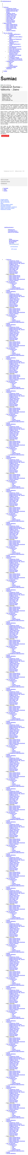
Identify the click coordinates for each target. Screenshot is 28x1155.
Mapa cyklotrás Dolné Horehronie (11, 28)
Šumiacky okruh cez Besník (15, 60)
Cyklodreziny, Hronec (11, 8)
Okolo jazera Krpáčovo (14, 51)
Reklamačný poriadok (6, 209)
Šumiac (11, 65)
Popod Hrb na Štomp (14, 50)
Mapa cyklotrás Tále (11, 26)
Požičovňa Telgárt (10, 22)
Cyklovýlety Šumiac (5, 181)
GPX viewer (14, 249)
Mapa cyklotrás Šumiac (11, 25)
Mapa (2, 203)
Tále (10, 63)
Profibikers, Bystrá (10, 13)
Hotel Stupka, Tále (10, 18)
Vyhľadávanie (4, 183)
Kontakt (5, 71)
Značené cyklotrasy (11, 30)
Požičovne (5, 7)
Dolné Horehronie (13, 66)
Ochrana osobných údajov (7, 204)
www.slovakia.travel (14, 244)
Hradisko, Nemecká (11, 15)
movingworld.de (14, 246)
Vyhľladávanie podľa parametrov (11, 68)
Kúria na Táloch (10, 19)
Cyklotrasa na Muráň (14, 57)
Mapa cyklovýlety (7, 23)
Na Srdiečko (12, 56)
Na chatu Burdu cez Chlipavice (14, 42)
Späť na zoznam (4, 179)
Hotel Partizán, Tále (11, 17)
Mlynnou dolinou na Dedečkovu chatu (13, 53)
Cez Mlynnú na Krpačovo (15, 46)
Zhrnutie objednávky (11, 291)
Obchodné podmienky (6, 205)
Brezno (11, 62)
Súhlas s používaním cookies (7, 208)
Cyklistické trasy (10, 61)
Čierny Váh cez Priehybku (15, 49)
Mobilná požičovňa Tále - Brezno (17, 263)
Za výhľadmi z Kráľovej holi (15, 58)
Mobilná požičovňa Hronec (12, 9)
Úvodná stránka (4, 199)
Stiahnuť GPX (5, 135)
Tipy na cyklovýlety (7, 33)
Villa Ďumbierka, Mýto (11, 14)
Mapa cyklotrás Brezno (11, 24)
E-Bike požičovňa (5, 200)
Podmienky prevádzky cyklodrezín (9, 206)
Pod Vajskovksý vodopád (15, 55)
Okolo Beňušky (12, 47)
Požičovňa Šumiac (10, 20)
